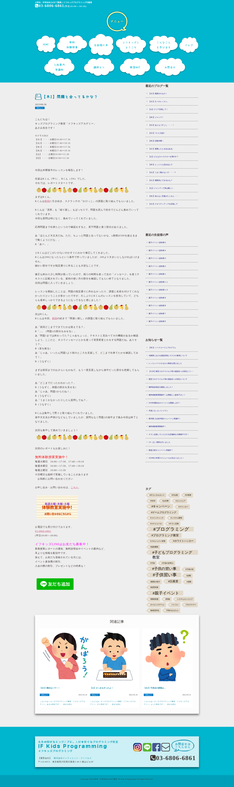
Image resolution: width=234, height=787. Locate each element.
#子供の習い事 (164, 569)
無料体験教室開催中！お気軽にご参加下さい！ (167, 395)
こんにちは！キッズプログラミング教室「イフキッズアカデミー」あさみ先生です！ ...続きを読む (62, 703)
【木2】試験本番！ (156, 141)
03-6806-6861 (51, 6)
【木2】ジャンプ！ (156, 117)
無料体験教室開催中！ (157, 426)
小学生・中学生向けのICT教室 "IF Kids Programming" (115, 779)
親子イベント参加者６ (157, 321)
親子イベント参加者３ (157, 258)
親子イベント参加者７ (157, 313)
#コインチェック (156, 518)
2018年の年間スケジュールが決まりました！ (166, 458)
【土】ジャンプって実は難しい (161, 188)
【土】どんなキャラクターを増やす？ (163, 157)
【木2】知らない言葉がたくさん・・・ (164, 196)
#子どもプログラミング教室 (172, 552)
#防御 (167, 599)
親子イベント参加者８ (157, 305)
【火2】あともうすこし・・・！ (161, 125)
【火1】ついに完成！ (157, 133)
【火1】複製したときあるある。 (161, 149)
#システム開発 (176, 518)
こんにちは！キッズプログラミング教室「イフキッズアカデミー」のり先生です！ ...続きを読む (113, 703)
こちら (74, 487)
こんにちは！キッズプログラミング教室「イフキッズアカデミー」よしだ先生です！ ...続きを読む (166, 703)
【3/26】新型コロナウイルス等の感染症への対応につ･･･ (171, 371)
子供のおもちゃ (172, 610)
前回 (47, 201)
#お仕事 (165, 501)
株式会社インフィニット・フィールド (73, 758)
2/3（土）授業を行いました (159, 442)
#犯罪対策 (154, 587)
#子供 (152, 563)
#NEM (152, 501)
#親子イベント (166, 593)
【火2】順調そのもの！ (158, 93)
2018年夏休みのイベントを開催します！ (165, 403)
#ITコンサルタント (157, 495)
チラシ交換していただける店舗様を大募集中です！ (169, 434)
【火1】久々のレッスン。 (159, 101)
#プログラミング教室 (165, 535)
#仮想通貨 (154, 547)
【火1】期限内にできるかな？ (160, 180)
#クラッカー (183, 507)
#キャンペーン (161, 506)
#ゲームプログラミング (163, 512)
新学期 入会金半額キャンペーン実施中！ (165, 419)
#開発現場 (154, 599)
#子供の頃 (189, 569)
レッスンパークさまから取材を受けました (165, 363)
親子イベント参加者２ (157, 266)
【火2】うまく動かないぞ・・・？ (162, 172)
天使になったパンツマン (158, 411)
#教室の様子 (155, 582)
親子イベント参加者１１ (158, 282)
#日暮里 (173, 581)
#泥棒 (189, 582)
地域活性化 (154, 610)
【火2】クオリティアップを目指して (163, 204)
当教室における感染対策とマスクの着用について (168, 355)
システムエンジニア (185, 599)
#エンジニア (180, 501)
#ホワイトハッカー (183, 540)
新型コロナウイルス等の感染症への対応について (168, 379)
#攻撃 (188, 576)
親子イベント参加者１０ (158, 290)
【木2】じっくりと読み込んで (160, 164)
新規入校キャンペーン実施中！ (161, 450)
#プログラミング (171, 529)
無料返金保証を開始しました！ (161, 387)
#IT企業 (175, 495)
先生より (40, 108)
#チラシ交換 (174, 524)
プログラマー (191, 605)
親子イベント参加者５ (157, 242)
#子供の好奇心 (167, 563)
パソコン (174, 605)
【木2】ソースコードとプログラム (162, 348)
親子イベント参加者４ (157, 250)
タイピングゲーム (157, 605)
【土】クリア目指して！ (158, 109)
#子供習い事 (165, 574)
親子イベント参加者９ (157, 298)
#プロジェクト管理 (157, 541)
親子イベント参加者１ (157, 274)
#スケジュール (156, 524)
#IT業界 (188, 495)
